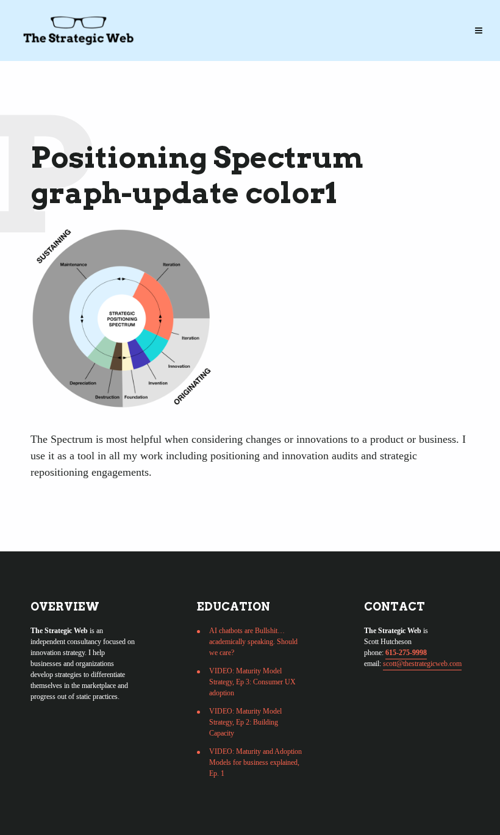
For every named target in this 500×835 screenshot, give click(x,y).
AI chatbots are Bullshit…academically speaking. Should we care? (253, 641)
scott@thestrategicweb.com (422, 663)
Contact (57, 44)
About (397, 19)
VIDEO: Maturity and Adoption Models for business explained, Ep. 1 (255, 762)
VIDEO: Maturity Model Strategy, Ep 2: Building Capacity (245, 722)
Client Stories (328, 19)
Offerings (188, 19)
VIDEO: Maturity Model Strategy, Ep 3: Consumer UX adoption (252, 682)
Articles (252, 19)
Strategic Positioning (90, 19)
